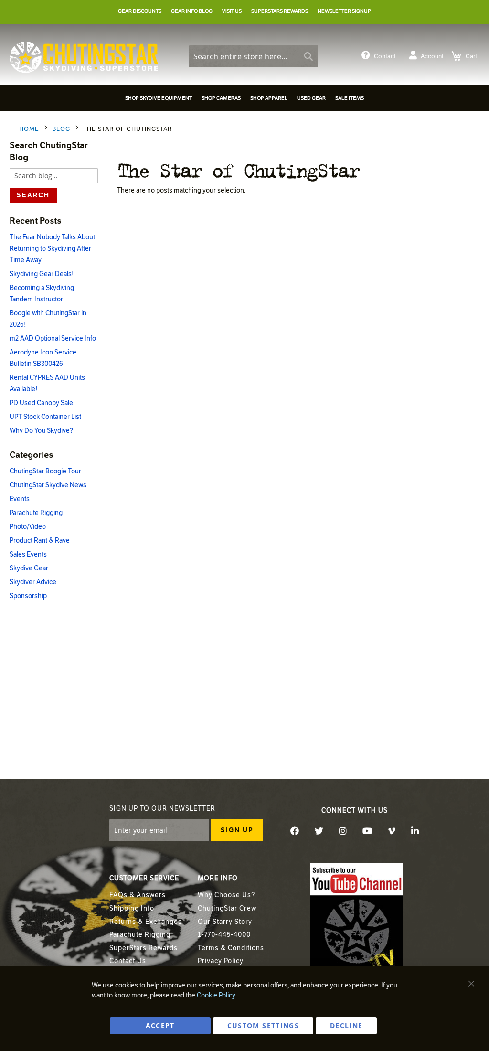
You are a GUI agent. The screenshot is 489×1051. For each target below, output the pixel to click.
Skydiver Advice (33, 582)
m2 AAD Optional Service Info (53, 338)
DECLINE (346, 1025)
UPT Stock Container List (45, 417)
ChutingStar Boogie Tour (45, 471)
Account (432, 56)
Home (30, 129)
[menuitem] (158, 98)
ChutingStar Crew (227, 908)
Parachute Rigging (36, 513)
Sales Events (28, 554)
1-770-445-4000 (224, 935)
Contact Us (127, 961)
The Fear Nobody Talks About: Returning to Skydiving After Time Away (53, 248)
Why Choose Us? (226, 895)
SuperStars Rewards (143, 948)
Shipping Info (131, 908)
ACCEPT (160, 1025)
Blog (62, 129)
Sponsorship (28, 596)
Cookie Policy (216, 995)
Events (20, 499)
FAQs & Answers (137, 895)
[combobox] (253, 56)
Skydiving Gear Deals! (42, 274)
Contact (385, 56)
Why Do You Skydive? (41, 431)
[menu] (244, 99)
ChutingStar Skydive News (48, 485)
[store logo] (84, 57)
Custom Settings (263, 1025)
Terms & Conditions (231, 948)
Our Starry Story (225, 922)
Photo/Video (28, 527)
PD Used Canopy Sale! (42, 403)
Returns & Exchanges (145, 922)
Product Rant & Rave (40, 540)
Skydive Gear (29, 568)
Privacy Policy (221, 961)
